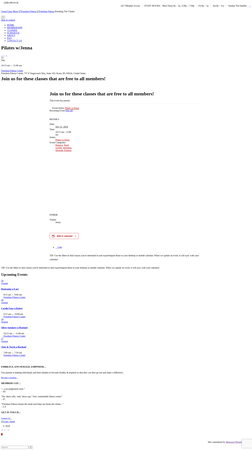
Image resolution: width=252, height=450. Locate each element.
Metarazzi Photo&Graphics (238, 442)
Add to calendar (65, 235)
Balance (59, 145)
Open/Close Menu (9, 11)
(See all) (69, 110)
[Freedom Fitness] (37, 11)
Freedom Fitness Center (12, 70)
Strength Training (63, 150)
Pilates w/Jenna (62, 140)
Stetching (67, 148)
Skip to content (8, 20)
